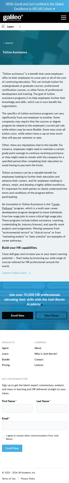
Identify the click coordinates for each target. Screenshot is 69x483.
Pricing (6, 365)
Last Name (44, 401)
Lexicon (9, 42)
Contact (38, 359)
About (37, 348)
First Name (9, 401)
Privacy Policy (28, 478)
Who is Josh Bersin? (45, 353)
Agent (5, 348)
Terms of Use (8, 478)
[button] (64, 17)
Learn (5, 353)
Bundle (6, 359)
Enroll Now (12, 448)
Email (6, 418)
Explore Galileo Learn (14, 273)
